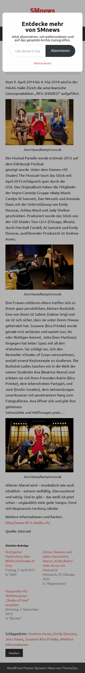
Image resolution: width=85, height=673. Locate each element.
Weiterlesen (42, 63)
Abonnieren (60, 51)
